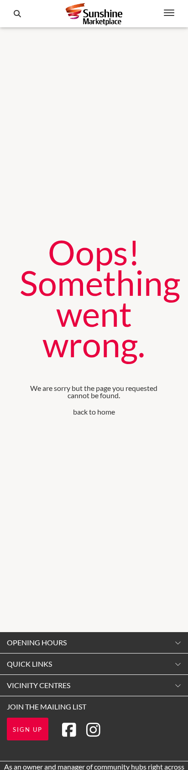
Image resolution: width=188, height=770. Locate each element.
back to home (94, 411)
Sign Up (27, 729)
